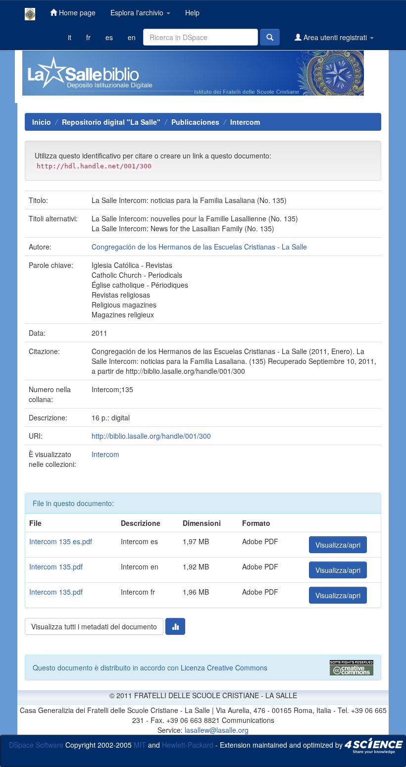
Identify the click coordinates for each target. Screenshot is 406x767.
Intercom (245, 122)
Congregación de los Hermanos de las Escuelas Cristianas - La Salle (199, 247)
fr (88, 37)
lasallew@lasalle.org (217, 730)
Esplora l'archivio (137, 12)
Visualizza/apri (337, 545)
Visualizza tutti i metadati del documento (94, 626)
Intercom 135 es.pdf (60, 541)
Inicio (41, 122)
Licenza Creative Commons (224, 667)
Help (192, 12)
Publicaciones (195, 122)
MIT (140, 744)
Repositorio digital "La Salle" (111, 122)
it (69, 37)
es (109, 37)
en (132, 37)
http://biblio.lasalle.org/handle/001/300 (151, 436)
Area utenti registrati (335, 37)
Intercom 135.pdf (56, 566)
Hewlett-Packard (187, 744)
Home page (76, 12)
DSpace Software (36, 744)
